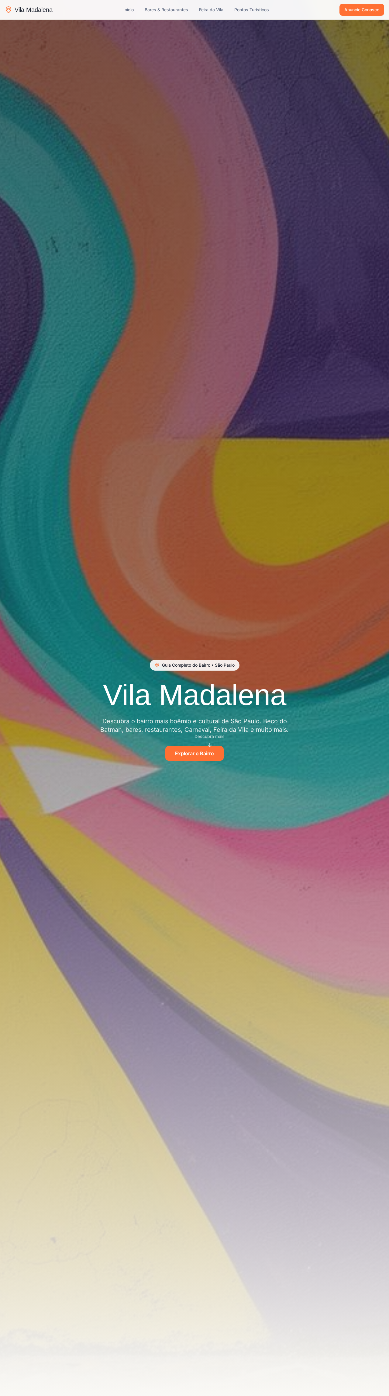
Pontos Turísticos (251, 9)
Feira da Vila (211, 9)
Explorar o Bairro (194, 753)
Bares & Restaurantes (166, 9)
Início (128, 9)
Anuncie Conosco (361, 9)
